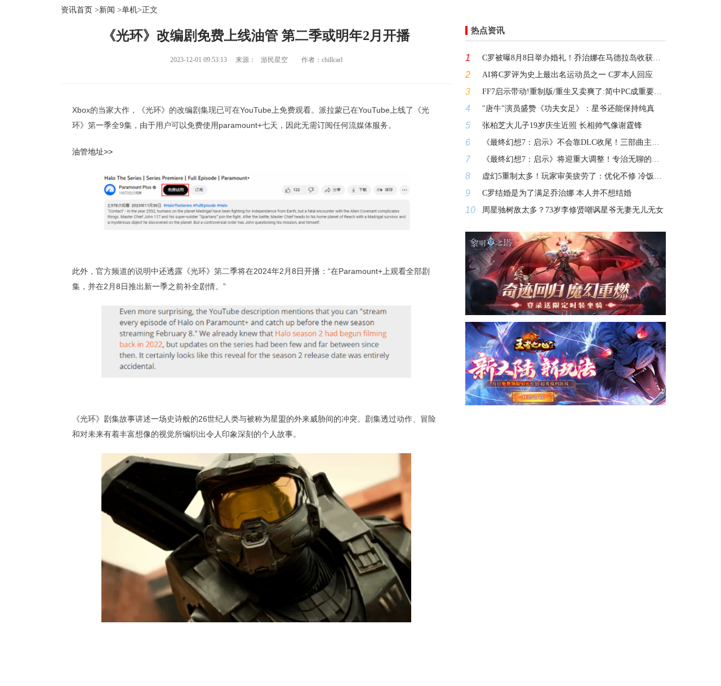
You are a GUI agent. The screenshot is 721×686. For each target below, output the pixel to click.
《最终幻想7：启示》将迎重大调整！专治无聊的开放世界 (574, 159)
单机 (129, 10)
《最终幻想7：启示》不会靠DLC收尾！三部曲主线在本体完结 (574, 142)
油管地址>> (92, 151)
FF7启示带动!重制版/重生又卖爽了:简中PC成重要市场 (574, 91)
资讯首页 (76, 10)
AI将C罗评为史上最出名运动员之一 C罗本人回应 (567, 74)
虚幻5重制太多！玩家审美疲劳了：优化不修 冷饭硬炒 (574, 176)
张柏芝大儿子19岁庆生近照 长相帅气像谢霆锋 (562, 125)
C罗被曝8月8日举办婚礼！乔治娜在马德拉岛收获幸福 (574, 58)
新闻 (107, 10)
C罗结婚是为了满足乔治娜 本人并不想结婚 (556, 193)
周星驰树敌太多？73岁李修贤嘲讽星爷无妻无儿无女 (573, 210)
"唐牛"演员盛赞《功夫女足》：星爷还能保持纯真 (568, 108)
